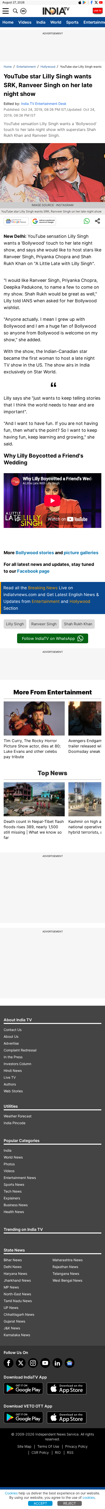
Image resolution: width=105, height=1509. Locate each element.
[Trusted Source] (43, 221)
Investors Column (17, 1064)
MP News (11, 1287)
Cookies (11, 1493)
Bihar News (13, 1260)
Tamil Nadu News (18, 1301)
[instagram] (33, 1363)
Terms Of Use (48, 1446)
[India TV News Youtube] (101, 2)
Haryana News (15, 1273)
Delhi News (12, 1267)
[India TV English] (55, 11)
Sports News (14, 1184)
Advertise (11, 1043)
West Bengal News (67, 1280)
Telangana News (65, 1273)
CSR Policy (40, 1452)
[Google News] (16, 221)
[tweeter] (21, 1363)
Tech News (12, 1191)
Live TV (10, 1077)
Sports (72, 22)
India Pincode (14, 1123)
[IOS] (80, 2)
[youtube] (45, 1363)
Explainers (12, 1198)
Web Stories (13, 1091)
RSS (70, 1452)
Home (7, 22)
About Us (11, 1036)
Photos (9, 1164)
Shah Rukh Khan (78, 624)
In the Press (13, 1057)
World (55, 22)
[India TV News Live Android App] (23, 1388)
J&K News (12, 1328)
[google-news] (69, 1363)
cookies (89, 1497)
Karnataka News (17, 1335)
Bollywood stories (35, 552)
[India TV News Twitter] (96, 2)
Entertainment (26, 66)
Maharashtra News (67, 1260)
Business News (16, 1205)
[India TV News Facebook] (91, 2)
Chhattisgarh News (19, 1314)
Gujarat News (14, 1321)
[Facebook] (8, 1363)
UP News (11, 1308)
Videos (25, 22)
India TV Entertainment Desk (43, 103)
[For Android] (23, 1417)
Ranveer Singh (44, 624)
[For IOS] (66, 1417)
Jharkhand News (17, 1280)
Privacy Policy (76, 1446)
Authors (10, 1084)
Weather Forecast (18, 1116)
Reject (69, 1503)
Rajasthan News (65, 1267)
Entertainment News (20, 1178)
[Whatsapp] (87, 221)
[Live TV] (98, 11)
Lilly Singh (15, 624)
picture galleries (81, 552)
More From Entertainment (52, 692)
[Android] (84, 2)
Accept (40, 1503)
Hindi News (13, 1070)
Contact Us (12, 1030)
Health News (14, 1212)
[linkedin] (57, 1363)
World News (13, 1157)
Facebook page (33, 571)
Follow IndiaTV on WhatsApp (48, 638)
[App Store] (66, 1388)
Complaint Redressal (20, 1050)
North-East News (17, 1294)
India (40, 22)
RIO (58, 1452)
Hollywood (48, 66)
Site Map (24, 1446)
